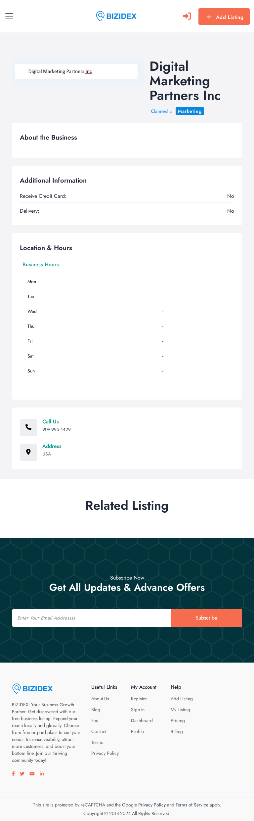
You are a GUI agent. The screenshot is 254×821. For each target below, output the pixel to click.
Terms (97, 742)
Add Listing (230, 17)
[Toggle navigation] (9, 16)
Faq (95, 720)
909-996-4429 (56, 429)
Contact (98, 731)
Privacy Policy (105, 753)
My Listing (180, 709)
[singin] (187, 16)
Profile (137, 731)
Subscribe (206, 618)
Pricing (178, 720)
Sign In (138, 709)
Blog (95, 709)
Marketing (190, 111)
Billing (177, 731)
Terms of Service (192, 804)
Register (139, 698)
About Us (100, 698)
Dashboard (142, 720)
